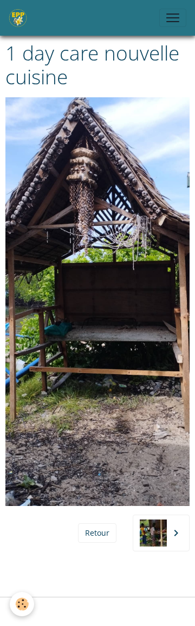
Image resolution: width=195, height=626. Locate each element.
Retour (97, 533)
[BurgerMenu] (172, 18)
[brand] (20, 18)
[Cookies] (22, 604)
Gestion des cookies (97, 612)
